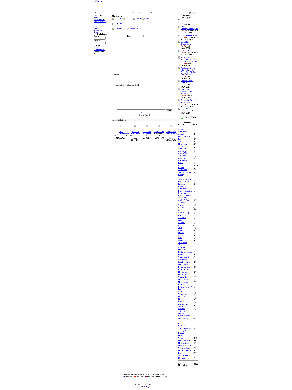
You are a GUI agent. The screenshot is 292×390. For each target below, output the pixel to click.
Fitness (180, 299)
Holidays (181, 284)
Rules (147, 18)
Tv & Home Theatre (182, 244)
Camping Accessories (182, 159)
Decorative (182, 215)
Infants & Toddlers (185, 350)
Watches (181, 208)
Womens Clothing (184, 172)
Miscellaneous (183, 264)
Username (97, 36)
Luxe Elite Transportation (147, 133)
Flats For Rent (183, 274)
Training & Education (182, 332)
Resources (97, 32)
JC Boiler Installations (135, 133)
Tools (180, 321)
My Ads (138, 18)
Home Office (183, 323)
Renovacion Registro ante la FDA (188, 101)
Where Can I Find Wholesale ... (171, 134)
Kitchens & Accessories (182, 187)
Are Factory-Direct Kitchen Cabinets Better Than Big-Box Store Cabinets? (188, 71)
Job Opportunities (184, 328)
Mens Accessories (184, 345)
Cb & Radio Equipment (182, 248)
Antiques (181, 203)
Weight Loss (182, 294)
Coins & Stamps (184, 213)
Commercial (182, 277)
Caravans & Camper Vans (183, 152)
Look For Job (183, 335)
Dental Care (182, 302)
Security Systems (184, 262)
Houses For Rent (184, 269)
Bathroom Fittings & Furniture (184, 197)
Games (180, 230)
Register (96, 54)
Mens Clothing (183, 343)
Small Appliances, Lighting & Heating (185, 180)
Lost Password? (99, 50)
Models (181, 233)
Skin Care (181, 297)
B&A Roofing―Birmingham (120, 133)
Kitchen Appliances (185, 252)
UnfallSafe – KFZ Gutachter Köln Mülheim (187, 91)
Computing (182, 240)
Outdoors (181, 223)
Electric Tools (183, 254)
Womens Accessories (182, 169)
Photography (182, 358)
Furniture (181, 184)
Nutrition (181, 309)
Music (180, 220)
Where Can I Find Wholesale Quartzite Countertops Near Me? (189, 59)
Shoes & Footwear (185, 355)
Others (119, 24)
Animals (181, 134)
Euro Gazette (159, 132)
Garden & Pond (184, 200)
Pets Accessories (184, 136)
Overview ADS (99, 20)
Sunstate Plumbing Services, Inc (187, 82)
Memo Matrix (186, 109)
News (96, 24)
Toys (180, 228)
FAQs (96, 26)
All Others (182, 218)
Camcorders (182, 259)
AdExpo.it (147, 387)
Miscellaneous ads (184, 340)
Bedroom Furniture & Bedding (185, 192)
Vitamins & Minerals (182, 312)
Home (96, 18)
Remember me (101, 45)
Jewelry (181, 205)
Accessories (182, 156)
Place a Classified (100, 22)
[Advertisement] (155, 6)
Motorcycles (182, 144)
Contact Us (98, 30)
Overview (118, 18)
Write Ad (129, 18)
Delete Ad (133, 28)
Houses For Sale (184, 267)
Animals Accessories (182, 130)
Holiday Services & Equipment (185, 288)
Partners (96, 28)
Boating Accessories (182, 176)
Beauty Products (184, 316)
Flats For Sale (183, 272)
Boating (181, 163)
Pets (179, 139)
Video (180, 238)
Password (97, 41)
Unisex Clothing (184, 348)
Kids (180, 353)
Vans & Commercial (182, 147)
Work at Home (183, 326)
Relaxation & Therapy (183, 305)
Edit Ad (117, 28)
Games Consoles (184, 257)
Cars (179, 141)
